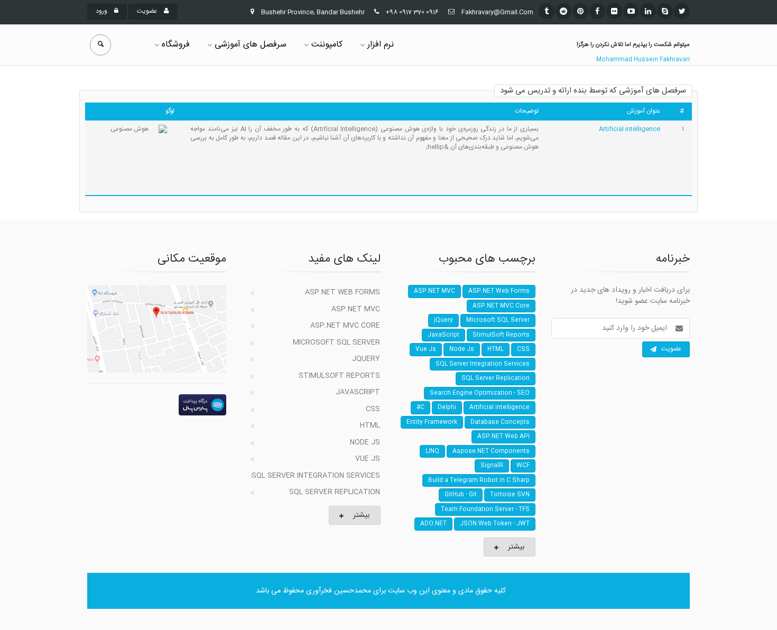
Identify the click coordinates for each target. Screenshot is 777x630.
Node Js (365, 442)
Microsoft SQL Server (336, 342)
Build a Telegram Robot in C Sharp (479, 480)
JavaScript (358, 392)
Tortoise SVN (510, 494)
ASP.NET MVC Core (345, 325)
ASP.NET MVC (355, 309)
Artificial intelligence (629, 129)
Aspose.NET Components (491, 451)
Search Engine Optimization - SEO (480, 393)
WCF (523, 465)
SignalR (491, 465)
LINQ (432, 451)
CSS (373, 409)
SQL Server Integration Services (316, 475)
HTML (370, 425)
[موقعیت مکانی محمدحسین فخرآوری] (156, 329)
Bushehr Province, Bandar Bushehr (313, 12)
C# (420, 407)
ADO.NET (433, 524)
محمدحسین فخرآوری (338, 591)
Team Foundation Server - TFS (485, 509)
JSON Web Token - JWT (495, 524)
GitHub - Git (461, 494)
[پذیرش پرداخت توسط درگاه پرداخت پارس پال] (156, 404)
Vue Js (367, 459)
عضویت (148, 11)
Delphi (447, 407)
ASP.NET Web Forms (342, 292)
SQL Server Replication (334, 492)
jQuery (366, 359)
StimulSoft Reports (339, 376)
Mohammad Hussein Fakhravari (643, 59)
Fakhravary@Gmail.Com (497, 12)
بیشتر (361, 515)
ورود (102, 11)
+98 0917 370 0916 (412, 12)
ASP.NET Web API (503, 436)
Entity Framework (431, 422)
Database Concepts (500, 422)
